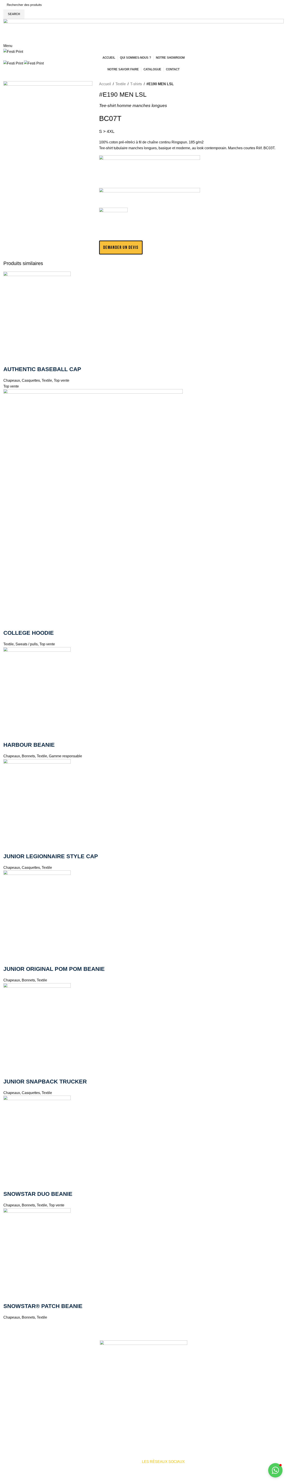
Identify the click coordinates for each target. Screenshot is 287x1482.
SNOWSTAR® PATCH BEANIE (43, 1306)
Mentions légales (119, 1479)
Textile (120, 84)
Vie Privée (160, 1479)
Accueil (105, 84)
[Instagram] (211, 1464)
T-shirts (136, 84)
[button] (121, 247)
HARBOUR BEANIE (29, 745)
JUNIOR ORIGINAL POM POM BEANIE (54, 969)
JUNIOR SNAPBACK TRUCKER (45, 1081)
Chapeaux (11, 380)
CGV (175, 1479)
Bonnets (28, 756)
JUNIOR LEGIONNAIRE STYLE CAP (50, 856)
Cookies (142, 1479)
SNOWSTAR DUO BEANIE (37, 1194)
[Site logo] (13, 51)
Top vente (61, 380)
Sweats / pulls (26, 644)
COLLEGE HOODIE (28, 633)
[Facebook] (198, 1464)
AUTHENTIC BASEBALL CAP (42, 369)
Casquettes (31, 380)
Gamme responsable (65, 756)
